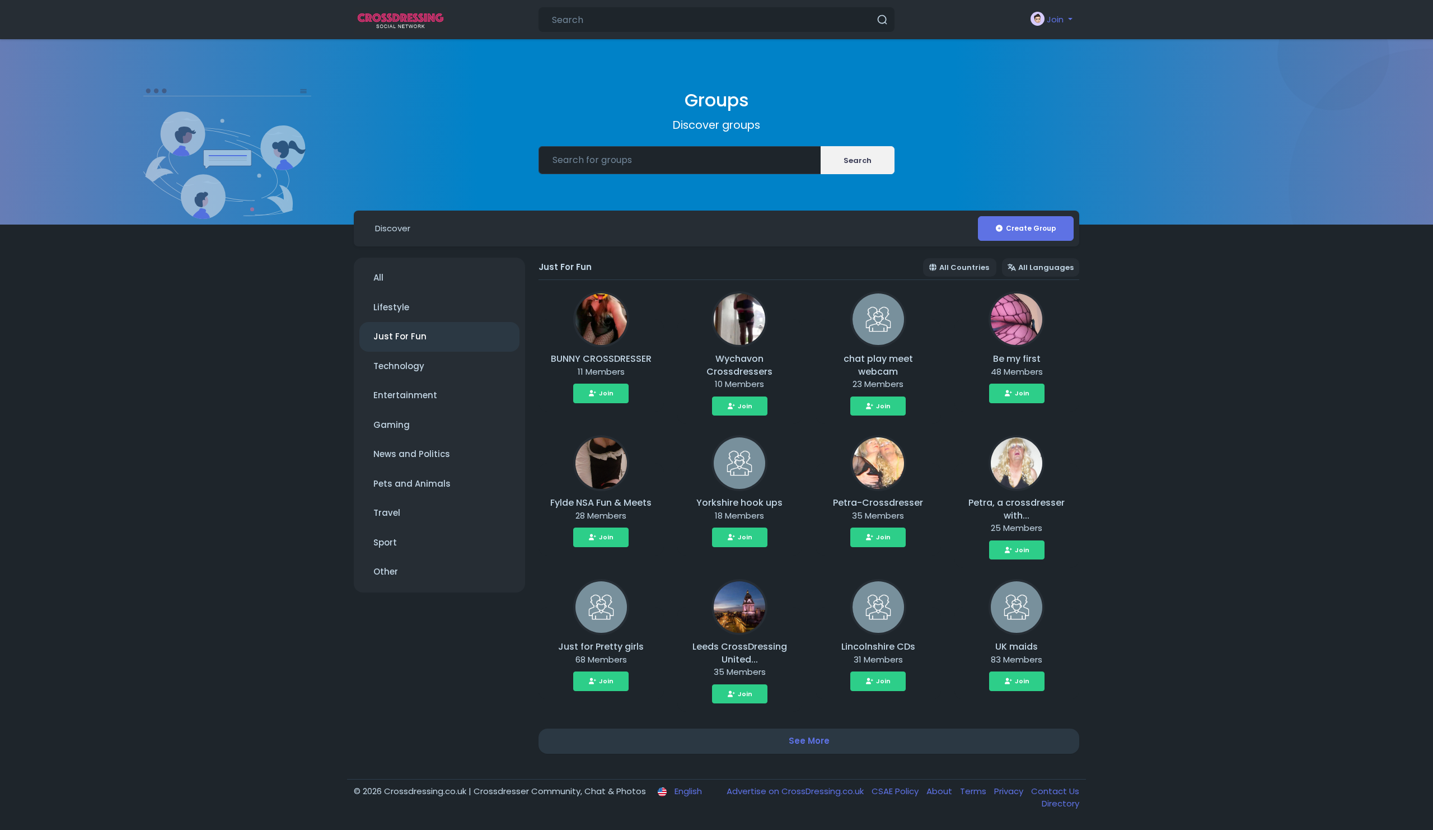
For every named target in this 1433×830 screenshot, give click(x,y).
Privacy (1009, 791)
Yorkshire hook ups (739, 502)
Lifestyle (391, 307)
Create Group (1031, 228)
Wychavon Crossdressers (739, 365)
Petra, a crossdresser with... (1016, 509)
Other (385, 571)
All (378, 277)
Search (858, 160)
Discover (392, 228)
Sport (385, 542)
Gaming (391, 425)
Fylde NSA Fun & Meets (601, 502)
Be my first (1017, 358)
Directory (1060, 803)
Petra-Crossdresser (878, 502)
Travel (386, 513)
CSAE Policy (896, 791)
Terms (974, 791)
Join (606, 393)
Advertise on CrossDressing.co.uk (796, 791)
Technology (398, 366)
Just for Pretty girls (601, 646)
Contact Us (1055, 791)
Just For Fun (400, 336)
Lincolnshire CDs (878, 646)
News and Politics (411, 454)
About (940, 791)
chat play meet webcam (878, 365)
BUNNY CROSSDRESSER (601, 358)
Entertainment (405, 395)
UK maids (1016, 646)
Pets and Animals (412, 483)
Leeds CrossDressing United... (739, 653)
